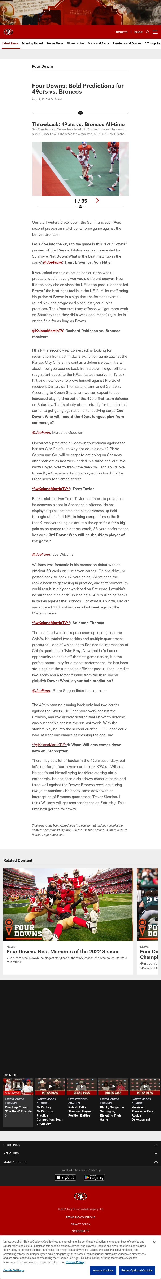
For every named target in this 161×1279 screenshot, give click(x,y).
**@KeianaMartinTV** (51, 488)
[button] (18, 1102)
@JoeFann (52, 263)
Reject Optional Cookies (137, 1270)
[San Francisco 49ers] (80, 1197)
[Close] (154, 1242)
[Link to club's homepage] (8, 30)
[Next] (97, 200)
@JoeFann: (41, 433)
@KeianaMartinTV (47, 330)
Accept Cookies (103, 1270)
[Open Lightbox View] (80, 178)
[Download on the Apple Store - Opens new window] (65, 1177)
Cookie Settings (13, 1270)
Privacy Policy (80, 1224)
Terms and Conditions (80, 1217)
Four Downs (43, 66)
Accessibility (80, 1231)
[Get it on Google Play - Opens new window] (94, 1179)
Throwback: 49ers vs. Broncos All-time (78, 124)
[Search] (147, 32)
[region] (80, 1257)
